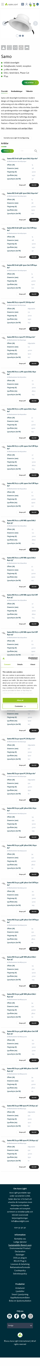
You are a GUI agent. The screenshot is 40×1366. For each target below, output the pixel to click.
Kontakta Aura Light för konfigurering (16, 138)
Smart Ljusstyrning (20, 1295)
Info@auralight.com (20, 1221)
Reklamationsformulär (20, 1267)
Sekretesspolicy (20, 1274)
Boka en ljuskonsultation (20, 1301)
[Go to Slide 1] (17, 35)
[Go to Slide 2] (20, 36)
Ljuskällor (20, 1291)
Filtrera (6, 151)
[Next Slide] (35, 24)
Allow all (20, 700)
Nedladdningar (16, 91)
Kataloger (20, 1255)
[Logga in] (26, 4)
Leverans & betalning (20, 1264)
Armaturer (20, 1288)
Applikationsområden (20, 1298)
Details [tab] (20, 664)
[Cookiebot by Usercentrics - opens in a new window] (28, 658)
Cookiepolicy (20, 1271)
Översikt (4, 91)
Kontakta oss (20, 1239)
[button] (20, 24)
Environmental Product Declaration (20, 1250)
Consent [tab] (7, 664)
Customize (19, 706)
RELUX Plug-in (20, 1261)
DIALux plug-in (20, 1258)
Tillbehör (29, 91)
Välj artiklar (29, 83)
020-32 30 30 (20, 1228)
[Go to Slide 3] (23, 36)
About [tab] (32, 664)
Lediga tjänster (20, 1242)
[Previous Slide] (4, 24)
